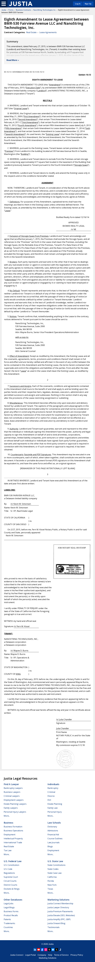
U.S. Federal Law (13, 861)
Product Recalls (11, 915)
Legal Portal (30, 955)
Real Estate (31, 32)
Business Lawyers (12, 792)
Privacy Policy (77, 955)
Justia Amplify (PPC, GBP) (59, 919)
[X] (56, 949)
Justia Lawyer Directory (58, 907)
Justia (3, 10)
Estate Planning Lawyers (15, 804)
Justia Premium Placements (60, 911)
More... (7, 815)
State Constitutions (56, 865)
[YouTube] (38, 949)
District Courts (10, 885)
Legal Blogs (9, 907)
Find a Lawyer (11, 784)
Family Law (53, 808)
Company (42, 955)
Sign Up (88, 4)
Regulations (9, 873)
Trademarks (9, 923)
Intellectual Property (13, 838)
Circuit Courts (10, 881)
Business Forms (11, 911)
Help (50, 955)
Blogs (50, 846)
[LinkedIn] (35, 949)
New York (52, 885)
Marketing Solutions (58, 899)
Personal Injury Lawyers (15, 811)
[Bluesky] (52, 949)
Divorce (51, 796)
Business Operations (13, 830)
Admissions (53, 830)
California (52, 877)
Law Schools (54, 822)
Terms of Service (61, 955)
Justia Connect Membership (60, 903)
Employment (9, 834)
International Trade (13, 842)
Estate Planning (55, 804)
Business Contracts (23, 10)
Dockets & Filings (12, 888)
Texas (50, 888)
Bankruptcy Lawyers (13, 788)
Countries (8, 927)
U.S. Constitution (11, 865)
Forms (10, 10)
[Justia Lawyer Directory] (60, 949)
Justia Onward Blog (56, 923)
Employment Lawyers (14, 800)
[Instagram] (45, 949)
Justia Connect (16, 955)
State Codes (53, 869)
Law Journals (53, 842)
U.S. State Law (55, 861)
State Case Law (54, 873)
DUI (49, 800)
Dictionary (52, 826)
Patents (7, 919)
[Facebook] (42, 949)
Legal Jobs (8, 903)
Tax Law (7, 850)
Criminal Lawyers (12, 796)
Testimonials (53, 927)
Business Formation (13, 826)
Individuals (53, 784)
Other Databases (13, 899)
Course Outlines (55, 838)
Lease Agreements (48, 32)
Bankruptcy (53, 788)
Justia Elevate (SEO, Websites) (61, 915)
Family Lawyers (11, 808)
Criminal (51, 792)
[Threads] (49, 949)
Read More (12, 60)
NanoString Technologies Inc (44, 10)
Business (8, 822)
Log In (78, 4)
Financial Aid (53, 834)
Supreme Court (11, 877)
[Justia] (20, 3)
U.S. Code (8, 869)
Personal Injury (55, 811)
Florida (51, 881)
